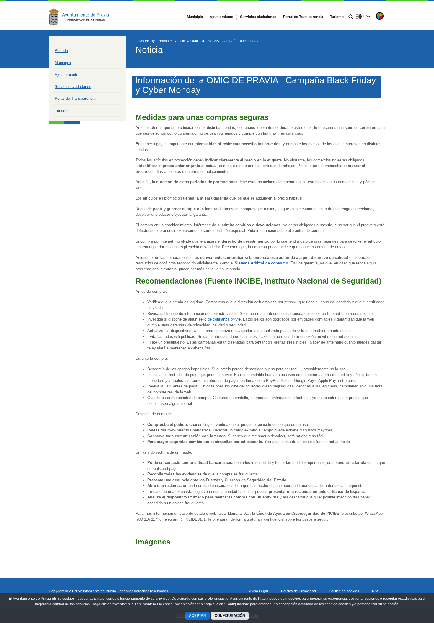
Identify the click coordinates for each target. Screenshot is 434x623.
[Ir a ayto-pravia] (81, 15)
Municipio (63, 62)
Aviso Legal (258, 591)
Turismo (61, 110)
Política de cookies (343, 591)
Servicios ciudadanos (73, 86)
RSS (375, 591)
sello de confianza (219, 319)
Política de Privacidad (298, 591)
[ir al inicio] (410, 587)
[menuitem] (194, 17)
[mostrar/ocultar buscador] (350, 17)
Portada (61, 50)
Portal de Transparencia (75, 98)
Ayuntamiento (66, 74)
